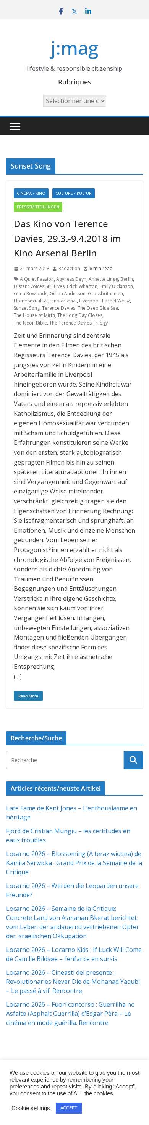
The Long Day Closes (79, 315)
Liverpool (89, 301)
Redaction (69, 268)
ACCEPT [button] (68, 1108)
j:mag (74, 47)
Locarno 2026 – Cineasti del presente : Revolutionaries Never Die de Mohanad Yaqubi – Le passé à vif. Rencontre (73, 981)
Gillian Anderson (68, 293)
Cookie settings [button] (30, 1108)
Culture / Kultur (73, 193)
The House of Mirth (34, 315)
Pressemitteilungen (38, 207)
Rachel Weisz (116, 301)
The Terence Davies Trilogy (78, 323)
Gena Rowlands (30, 293)
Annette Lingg (103, 279)
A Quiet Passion (37, 279)
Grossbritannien (105, 293)
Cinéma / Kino (31, 193)
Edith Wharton (82, 286)
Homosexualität (31, 301)
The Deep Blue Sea (98, 308)
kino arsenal (63, 301)
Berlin (126, 279)
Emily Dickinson (116, 286)
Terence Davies (58, 308)
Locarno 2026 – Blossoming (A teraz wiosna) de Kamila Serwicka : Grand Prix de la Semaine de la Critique (74, 863)
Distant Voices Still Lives (39, 286)
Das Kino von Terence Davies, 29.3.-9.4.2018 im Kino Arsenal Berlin (67, 238)
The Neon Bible (30, 323)
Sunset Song (27, 308)
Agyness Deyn (71, 279)
